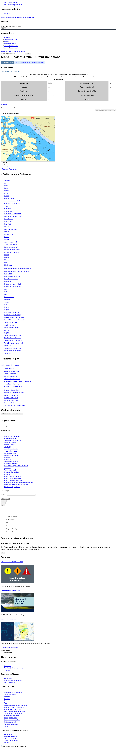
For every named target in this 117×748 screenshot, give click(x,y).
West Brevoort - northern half (13, 340)
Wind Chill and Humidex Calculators (16, 485)
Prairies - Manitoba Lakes (12, 403)
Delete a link (10, 520)
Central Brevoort (9, 198)
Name (3, 495)
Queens (7, 302)
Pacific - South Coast (11, 400)
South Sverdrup (9, 325)
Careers (7, 670)
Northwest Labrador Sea (12, 276)
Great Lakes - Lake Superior (13, 386)
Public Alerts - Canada (11, 455)
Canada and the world (11, 716)
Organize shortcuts (17, 413)
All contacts (8, 678)
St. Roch (7, 330)
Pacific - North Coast (11, 398)
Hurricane (7, 459)
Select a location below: (9, 108)
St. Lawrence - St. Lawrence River (15, 405)
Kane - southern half (10, 247)
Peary (6, 289)
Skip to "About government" (13, 5)
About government (10, 682)
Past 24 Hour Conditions (22, 62)
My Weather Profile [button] (7, 51)
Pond (6, 294)
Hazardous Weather (10, 464)
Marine (6, 41)
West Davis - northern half (12, 348)
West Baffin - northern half (12, 335)
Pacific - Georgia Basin (11, 395)
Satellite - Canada (10, 442)
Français (7, 13)
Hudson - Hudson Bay (11, 390)
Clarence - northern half (12, 201)
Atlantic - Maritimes (10, 376)
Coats (6, 206)
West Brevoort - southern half (13, 343)
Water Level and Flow (11, 470)
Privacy (6, 743)
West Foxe (7, 353)
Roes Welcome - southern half (14, 320)
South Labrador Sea (10, 322)
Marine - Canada (9, 445)
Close (2, 553)
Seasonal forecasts (10, 451)
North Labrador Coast (11, 279)
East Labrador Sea (10, 229)
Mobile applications (10, 736)
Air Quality (7, 447)
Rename (3, 500)
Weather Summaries (11, 461)
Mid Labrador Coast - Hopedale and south (18, 269)
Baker (6, 185)
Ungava (7, 333)
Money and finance (10, 718)
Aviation (7, 474)
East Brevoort (8, 219)
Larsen (6, 255)
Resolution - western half (12, 315)
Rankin (6, 307)
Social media (8, 734)
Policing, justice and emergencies (15, 711)
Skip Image (4, 104)
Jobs (5, 690)
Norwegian (8, 281)
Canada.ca (8, 37)
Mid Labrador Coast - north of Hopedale (17, 271)
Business (7, 697)
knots (26, 83)
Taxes (6, 703)
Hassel (6, 237)
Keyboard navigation (13, 529)
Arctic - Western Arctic (11, 371)
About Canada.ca (10, 738)
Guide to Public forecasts (12, 476)
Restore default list (12, 532)
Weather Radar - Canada (12, 440)
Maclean (7, 257)
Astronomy (7, 468)
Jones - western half (10, 244)
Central (6, 196)
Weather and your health (12, 487)
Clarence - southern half (12, 203)
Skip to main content (11, 2)
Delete (3, 503)
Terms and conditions (11, 740)
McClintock (8, 265)
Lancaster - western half (12, 252)
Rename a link (11, 526)
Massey (6, 260)
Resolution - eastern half (12, 312)
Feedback (10, 647)
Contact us (7, 666)
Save (2, 498)
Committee (7, 208)
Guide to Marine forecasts (12, 478)
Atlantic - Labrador (10, 374)
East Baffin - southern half (12, 216)
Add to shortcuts (5, 413)
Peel (5, 292)
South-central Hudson (11, 327)
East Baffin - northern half (12, 214)
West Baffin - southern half (12, 338)
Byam (6, 193)
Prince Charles (9, 297)
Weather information (10, 39)
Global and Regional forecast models (16, 466)
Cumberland (8, 211)
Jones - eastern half (10, 242)
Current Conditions (7, 62)
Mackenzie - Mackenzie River (13, 393)
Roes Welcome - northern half (14, 317)
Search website (6, 26)
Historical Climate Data (11, 472)
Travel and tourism (10, 694)
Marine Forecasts (10, 44)
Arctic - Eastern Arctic (11, 46)
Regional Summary (38, 62)
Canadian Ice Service (11, 449)
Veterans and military (11, 724)
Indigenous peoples (10, 722)
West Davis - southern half (12, 351)
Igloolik (6, 239)
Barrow (6, 188)
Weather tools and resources (13, 668)
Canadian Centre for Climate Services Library (19, 483)
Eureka (6, 232)
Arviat (6, 183)
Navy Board (8, 274)
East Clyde (8, 221)
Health (6, 701)
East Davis (7, 224)
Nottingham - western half (12, 286)
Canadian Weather (10, 438)
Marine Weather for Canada (10, 365)
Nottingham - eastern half (12, 284)
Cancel (8, 498)
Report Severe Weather (12, 436)
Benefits (7, 699)
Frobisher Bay (8, 234)
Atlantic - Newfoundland (12, 379)
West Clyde (8, 345)
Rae (5, 304)
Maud (6, 262)
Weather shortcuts (19, 51)
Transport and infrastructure (13, 713)
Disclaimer (59, 79)
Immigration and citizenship (13, 692)
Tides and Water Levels (9, 169)
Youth (6, 726)
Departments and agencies (13, 680)
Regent (6, 310)
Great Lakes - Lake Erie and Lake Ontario (17, 381)
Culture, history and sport (12, 709)
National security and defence (14, 707)
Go (28, 53)
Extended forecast (10, 453)
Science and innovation (12, 720)
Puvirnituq (7, 299)
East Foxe (7, 226)
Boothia (6, 191)
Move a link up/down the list (15, 523)
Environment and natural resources (15, 705)
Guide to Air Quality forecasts (13, 480)
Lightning (7, 457)
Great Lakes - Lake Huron (12, 384)
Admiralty (7, 180)
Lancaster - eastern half (12, 250)
